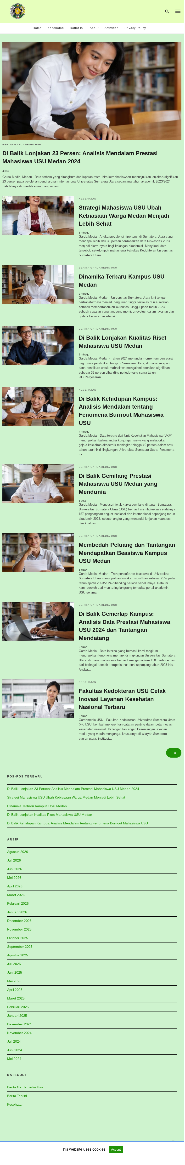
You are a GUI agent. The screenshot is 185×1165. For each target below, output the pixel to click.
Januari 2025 (17, 1015)
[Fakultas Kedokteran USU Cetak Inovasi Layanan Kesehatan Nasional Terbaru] (38, 698)
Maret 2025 (16, 998)
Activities (111, 28)
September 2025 (20, 946)
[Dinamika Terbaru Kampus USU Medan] (38, 284)
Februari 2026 (18, 903)
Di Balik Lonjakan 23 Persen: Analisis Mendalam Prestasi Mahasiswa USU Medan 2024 (73, 789)
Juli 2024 (14, 1041)
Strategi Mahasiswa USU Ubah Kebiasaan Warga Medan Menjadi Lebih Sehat (124, 215)
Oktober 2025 (17, 938)
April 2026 (14, 886)
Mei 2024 (14, 1059)
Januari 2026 (17, 912)
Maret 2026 (16, 895)
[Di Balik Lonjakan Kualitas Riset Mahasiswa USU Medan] (38, 345)
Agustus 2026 (17, 852)
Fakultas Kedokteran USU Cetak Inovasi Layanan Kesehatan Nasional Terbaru (122, 699)
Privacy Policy (135, 28)
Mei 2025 (14, 981)
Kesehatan (56, 28)
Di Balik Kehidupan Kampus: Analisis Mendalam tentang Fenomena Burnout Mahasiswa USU (77, 823)
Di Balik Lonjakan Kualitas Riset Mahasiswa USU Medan (49, 815)
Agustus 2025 (17, 955)
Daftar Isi (77, 28)
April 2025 (14, 990)
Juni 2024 (14, 1050)
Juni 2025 (14, 972)
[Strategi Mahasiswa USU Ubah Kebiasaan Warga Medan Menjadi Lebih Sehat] (38, 215)
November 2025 (19, 929)
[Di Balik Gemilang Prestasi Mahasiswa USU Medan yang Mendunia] (38, 483)
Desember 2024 (19, 1024)
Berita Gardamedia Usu (21, 144)
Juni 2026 (14, 869)
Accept (116, 1149)
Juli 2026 (14, 860)
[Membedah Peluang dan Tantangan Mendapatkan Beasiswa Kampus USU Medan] (38, 552)
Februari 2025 (18, 1007)
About (94, 28)
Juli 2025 (14, 964)
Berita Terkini (17, 1096)
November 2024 (19, 1033)
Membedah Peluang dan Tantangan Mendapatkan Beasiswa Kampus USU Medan (127, 553)
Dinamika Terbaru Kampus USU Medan (37, 806)
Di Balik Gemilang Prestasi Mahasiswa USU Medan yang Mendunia (118, 484)
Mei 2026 (14, 877)
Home (37, 28)
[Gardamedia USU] (17, 11)
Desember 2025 (19, 921)
